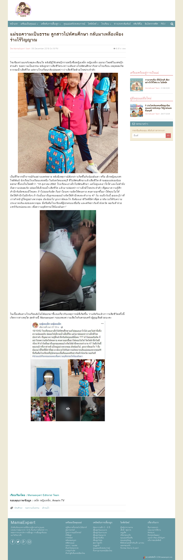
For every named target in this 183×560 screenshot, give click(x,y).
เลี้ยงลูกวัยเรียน (98, 537)
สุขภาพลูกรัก (97, 543)
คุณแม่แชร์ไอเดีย (126, 537)
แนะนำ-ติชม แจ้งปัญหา (156, 537)
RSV (163, 24)
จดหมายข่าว (141, 124)
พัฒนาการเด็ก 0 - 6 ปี (101, 527)
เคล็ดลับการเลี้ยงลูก (50, 24)
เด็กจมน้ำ (45, 508)
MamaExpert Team (21, 48)
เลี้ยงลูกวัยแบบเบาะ (100, 530)
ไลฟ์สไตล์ (92, 24)
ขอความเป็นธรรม (32, 508)
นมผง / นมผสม (71, 545)
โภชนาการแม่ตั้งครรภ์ (73, 532)
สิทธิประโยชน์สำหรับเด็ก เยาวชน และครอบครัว (132, 544)
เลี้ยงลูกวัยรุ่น (97, 540)
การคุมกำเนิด (70, 550)
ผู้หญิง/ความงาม (126, 527)
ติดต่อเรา (151, 532)
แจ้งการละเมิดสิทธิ (154, 540)
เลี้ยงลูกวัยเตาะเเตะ (100, 532)
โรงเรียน (105, 24)
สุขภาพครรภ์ (70, 530)
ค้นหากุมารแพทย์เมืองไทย (102, 550)
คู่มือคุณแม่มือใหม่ (140, 98)
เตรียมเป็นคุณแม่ (28, 24)
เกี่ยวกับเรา (153, 522)
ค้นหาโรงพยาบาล (71, 548)
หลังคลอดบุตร (70, 540)
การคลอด (69, 537)
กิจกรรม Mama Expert (129, 548)
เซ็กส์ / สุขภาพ (125, 530)
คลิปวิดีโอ (137, 24)
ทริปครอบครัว (125, 535)
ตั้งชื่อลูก (68, 535)
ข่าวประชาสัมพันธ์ (122, 24)
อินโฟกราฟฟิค (151, 24)
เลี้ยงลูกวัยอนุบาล (99, 535)
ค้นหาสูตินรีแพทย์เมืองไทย (75, 553)
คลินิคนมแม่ (69, 543)
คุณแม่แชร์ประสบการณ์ (74, 24)
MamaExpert (23, 10)
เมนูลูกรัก (96, 545)
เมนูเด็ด (123, 532)
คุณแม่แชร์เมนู (125, 540)
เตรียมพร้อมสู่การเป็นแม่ (144, 72)
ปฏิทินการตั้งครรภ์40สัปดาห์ (76, 527)
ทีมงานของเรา (153, 527)
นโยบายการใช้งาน (154, 530)
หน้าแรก (14, 24)
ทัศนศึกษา (18, 508)
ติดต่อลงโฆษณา (154, 535)
